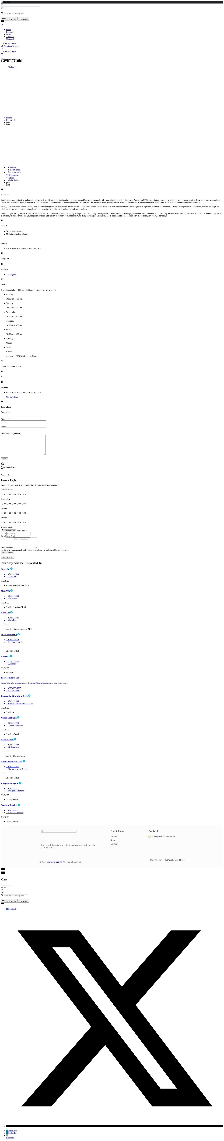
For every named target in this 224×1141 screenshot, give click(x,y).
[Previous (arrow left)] (2, 887)
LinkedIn (12, 1133)
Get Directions (12, 397)
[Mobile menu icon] (112, 4)
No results (24, 19)
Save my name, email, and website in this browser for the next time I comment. (36, 550)
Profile (9, 118)
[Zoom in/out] (10, 885)
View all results (10, 19)
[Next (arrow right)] (5, 887)
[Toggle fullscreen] (7, 885)
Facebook (12, 909)
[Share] (5, 885)
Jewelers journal (54, 862)
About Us (10, 36)
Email (3, 536)
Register (15, 46)
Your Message (7, 547)
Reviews (10, 120)
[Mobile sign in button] (2, 49)
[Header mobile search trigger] (2, 54)
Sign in (7, 46)
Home (8, 30)
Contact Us (10, 39)
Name (3, 533)
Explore (9, 32)
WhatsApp (12, 1131)
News (8, 34)
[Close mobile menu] (2, 25)
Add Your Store (9, 43)
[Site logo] (20, 10)
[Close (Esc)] (2, 885)
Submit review (7, 552)
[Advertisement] (112, 146)
